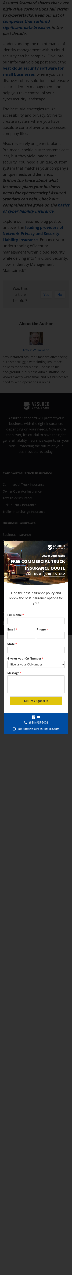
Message (14, 673)
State (12, 644)
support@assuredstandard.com (38, 729)
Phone (42, 629)
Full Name (15, 615)
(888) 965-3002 (54, 574)
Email (12, 629)
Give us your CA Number (25, 658)
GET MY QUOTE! (36, 701)
